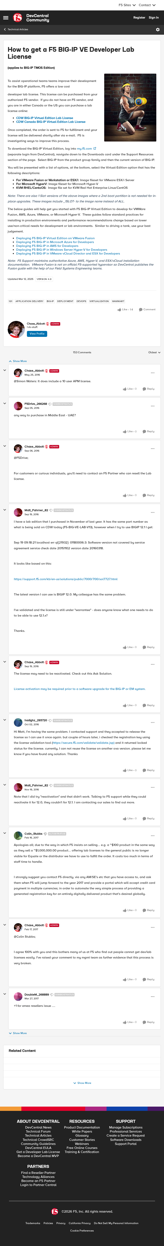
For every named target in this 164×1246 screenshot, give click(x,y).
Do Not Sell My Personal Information (116, 1241)
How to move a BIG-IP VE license (44, 1062)
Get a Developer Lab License (38, 1170)
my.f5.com (85, 148)
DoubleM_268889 (37, 994)
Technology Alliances (38, 1195)
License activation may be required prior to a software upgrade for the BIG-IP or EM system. (80, 689)
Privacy (60, 1241)
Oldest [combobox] (154, 352)
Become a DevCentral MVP (38, 1174)
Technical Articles (18, 29)
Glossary (82, 1154)
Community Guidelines (38, 1162)
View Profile (37, 333)
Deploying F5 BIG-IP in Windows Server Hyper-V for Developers (61, 250)
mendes (25, 1083)
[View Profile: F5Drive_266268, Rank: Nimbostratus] (18, 406)
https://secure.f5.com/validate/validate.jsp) (83, 743)
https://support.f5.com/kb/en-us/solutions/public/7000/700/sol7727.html (65, 579)
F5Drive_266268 (36, 404)
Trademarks (32, 1241)
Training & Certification (82, 1170)
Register (139, 17)
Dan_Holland (28, 1100)
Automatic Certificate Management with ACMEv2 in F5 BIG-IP (64, 1079)
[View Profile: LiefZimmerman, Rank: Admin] (13, 1066)
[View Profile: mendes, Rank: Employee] (13, 1082)
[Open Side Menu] (5, 17)
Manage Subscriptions (125, 1146)
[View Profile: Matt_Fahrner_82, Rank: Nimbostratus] (18, 512)
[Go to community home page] (31, 18)
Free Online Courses (82, 1166)
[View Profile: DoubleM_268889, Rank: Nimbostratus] (18, 996)
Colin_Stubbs (33, 833)
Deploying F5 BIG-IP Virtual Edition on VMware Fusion (55, 238)
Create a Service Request (126, 1154)
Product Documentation (82, 1146)
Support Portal (125, 1162)
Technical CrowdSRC (38, 1158)
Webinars (82, 1162)
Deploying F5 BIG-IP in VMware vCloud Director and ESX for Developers (68, 253)
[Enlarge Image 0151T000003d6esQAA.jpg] (130, 108)
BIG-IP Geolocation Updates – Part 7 (47, 1095)
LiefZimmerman (30, 1067)
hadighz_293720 (36, 720)
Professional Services (126, 1150)
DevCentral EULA (38, 1166)
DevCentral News (38, 1146)
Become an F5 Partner (38, 1199)
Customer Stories (82, 1158)
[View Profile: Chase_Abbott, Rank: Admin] (16, 329)
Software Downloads (125, 1158)
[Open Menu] (158, 30)
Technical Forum (38, 1150)
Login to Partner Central (38, 1203)
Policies (48, 1241)
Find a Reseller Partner (38, 1191)
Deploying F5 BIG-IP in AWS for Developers (47, 246)
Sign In (154, 17)
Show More (20, 361)
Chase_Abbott (36, 323)
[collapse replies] (4, 370)
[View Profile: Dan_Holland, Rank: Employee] (13, 1099)
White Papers (82, 1150)
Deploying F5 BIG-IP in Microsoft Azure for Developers (55, 242)
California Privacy (80, 1241)
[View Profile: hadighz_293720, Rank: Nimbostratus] (18, 722)
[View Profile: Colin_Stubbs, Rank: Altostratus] (18, 835)
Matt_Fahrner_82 (36, 510)
